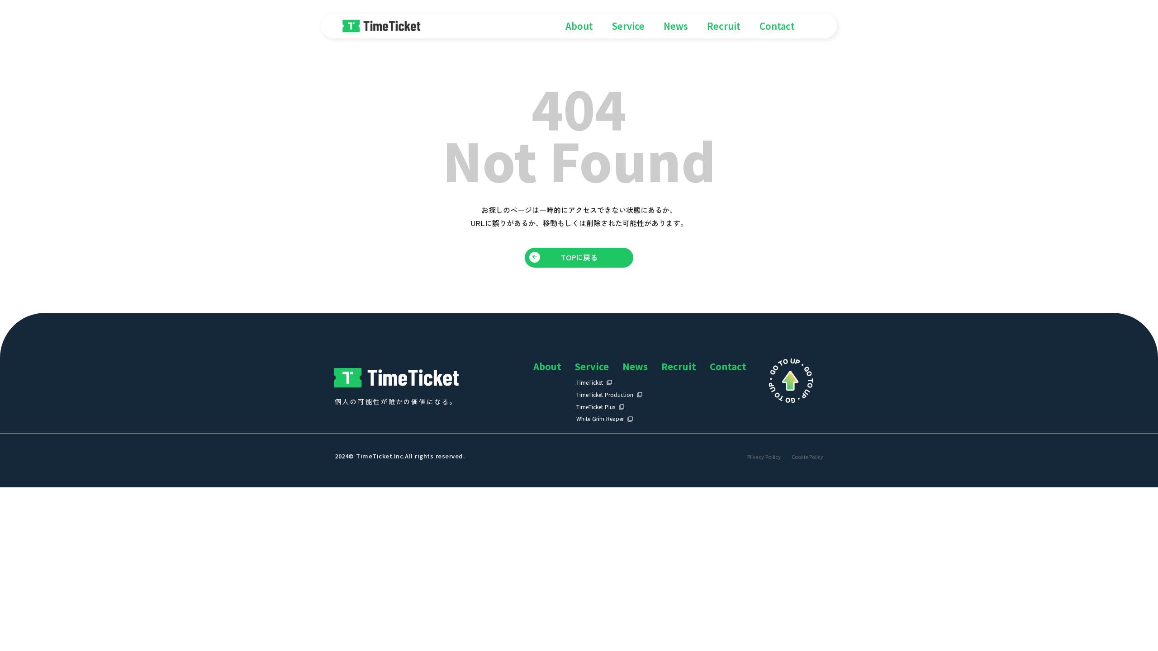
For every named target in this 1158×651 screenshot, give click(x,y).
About (579, 26)
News (676, 26)
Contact (777, 26)
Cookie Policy (807, 456)
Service (628, 26)
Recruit (723, 26)
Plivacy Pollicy (764, 456)
